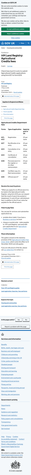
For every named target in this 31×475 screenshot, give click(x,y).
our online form (9, 250)
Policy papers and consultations (12, 419)
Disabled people (6, 364)
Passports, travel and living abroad (13, 388)
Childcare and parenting (9, 354)
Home (3, 48)
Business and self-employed (10, 351)
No (27, 320)
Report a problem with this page (15, 327)
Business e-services (9, 219)
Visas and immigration (8, 391)
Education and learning (9, 371)
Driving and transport (8, 368)
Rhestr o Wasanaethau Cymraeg (12, 444)
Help (3, 437)
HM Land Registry (6, 83)
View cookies (15, 38)
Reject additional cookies (15, 34)
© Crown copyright (15, 471)
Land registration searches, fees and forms (14, 306)
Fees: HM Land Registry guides (10, 288)
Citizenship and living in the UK (11, 358)
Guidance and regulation (9, 412)
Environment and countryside (11, 378)
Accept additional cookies (15, 29)
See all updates (18, 92)
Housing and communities (14, 48)
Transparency (5, 422)
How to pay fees (7, 111)
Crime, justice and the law (10, 361)
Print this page (8, 118)
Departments (5, 405)
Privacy (8, 437)
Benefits (4, 344)
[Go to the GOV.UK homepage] (8, 43)
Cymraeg (9, 66)
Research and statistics (9, 415)
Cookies (15, 437)
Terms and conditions (8, 442)
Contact (21, 439)
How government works (9, 425)
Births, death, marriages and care (12, 348)
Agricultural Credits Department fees (13, 109)
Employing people (7, 374)
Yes (20, 320)
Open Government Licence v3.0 (12, 455)
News (3, 409)
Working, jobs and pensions (10, 394)
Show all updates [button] (6, 258)
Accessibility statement (9, 439)
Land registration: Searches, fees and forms (14, 291)
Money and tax (6, 384)
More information (8, 114)
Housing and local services (10, 381)
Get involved (5, 429)
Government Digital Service (10, 447)
